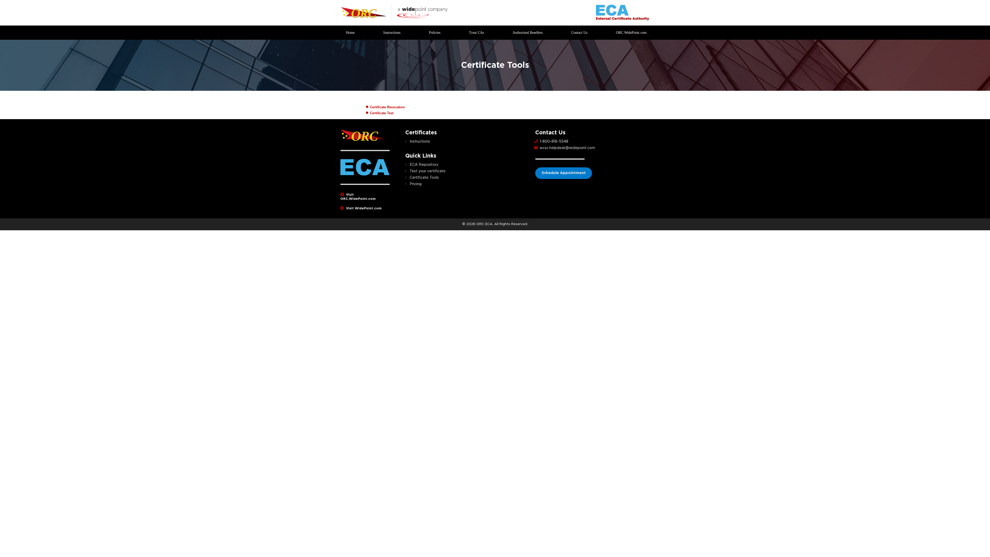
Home (350, 33)
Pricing (416, 184)
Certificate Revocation (387, 107)
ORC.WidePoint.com (631, 33)
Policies (434, 33)
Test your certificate (428, 171)
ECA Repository (424, 165)
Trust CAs (476, 33)
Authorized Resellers (528, 33)
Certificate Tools (424, 177)
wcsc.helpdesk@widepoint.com (567, 148)
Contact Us (579, 33)
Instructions (391, 33)
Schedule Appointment (564, 173)
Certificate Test (381, 113)
